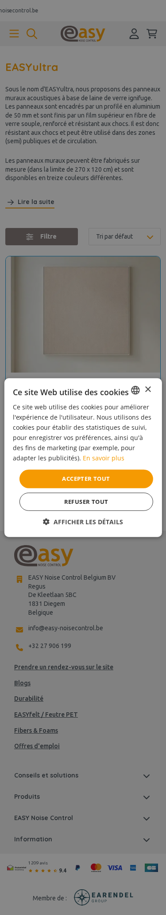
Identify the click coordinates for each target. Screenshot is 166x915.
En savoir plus (103, 458)
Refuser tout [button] (86, 502)
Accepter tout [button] (86, 479)
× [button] (147, 389)
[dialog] (83, 457)
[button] (83, 522)
